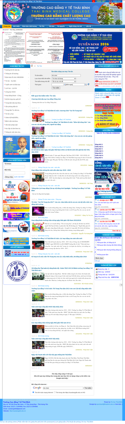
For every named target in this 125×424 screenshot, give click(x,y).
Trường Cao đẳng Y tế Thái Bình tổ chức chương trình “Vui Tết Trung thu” (56, 111)
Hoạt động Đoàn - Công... (13, 95)
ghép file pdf (35, 422)
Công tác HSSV (10, 92)
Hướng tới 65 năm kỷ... (12, 70)
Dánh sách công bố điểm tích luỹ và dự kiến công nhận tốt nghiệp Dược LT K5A (107, 95)
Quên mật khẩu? (19, 177)
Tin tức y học (9, 114)
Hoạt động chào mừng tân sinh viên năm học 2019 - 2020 (51, 170)
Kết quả (97, 261)
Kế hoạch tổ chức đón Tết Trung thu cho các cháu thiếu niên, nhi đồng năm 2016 (59, 257)
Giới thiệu (16, 26)
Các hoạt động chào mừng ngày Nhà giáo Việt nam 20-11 (51, 323)
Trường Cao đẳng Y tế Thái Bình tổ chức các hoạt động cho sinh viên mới (56, 238)
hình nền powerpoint (47, 422)
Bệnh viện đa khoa (11, 121)
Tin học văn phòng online (8, 422)
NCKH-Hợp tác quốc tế (13, 99)
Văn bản (51, 26)
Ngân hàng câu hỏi (75, 26)
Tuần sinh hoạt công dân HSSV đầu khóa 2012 (47, 307)
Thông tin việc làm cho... (13, 132)
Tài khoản (8, 164)
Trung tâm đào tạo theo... (13, 103)
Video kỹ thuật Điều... (12, 117)
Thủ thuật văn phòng (73, 422)
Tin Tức (42, 26)
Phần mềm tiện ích (24, 422)
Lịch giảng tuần (60, 422)
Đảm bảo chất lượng (29, 26)
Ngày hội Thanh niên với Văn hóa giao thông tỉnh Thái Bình (51, 355)
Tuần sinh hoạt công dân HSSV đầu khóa (45, 339)
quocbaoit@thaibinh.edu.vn (106, 404)
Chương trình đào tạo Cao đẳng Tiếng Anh (46, 99)
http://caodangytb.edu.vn (18, 411)
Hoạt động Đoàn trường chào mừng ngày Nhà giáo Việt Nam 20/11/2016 (56, 220)
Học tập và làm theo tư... (13, 128)
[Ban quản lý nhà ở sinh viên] (17, 283)
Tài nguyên (61, 26)
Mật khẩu (8, 170)
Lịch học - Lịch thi (11, 88)
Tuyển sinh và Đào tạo (12, 84)
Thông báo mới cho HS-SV (108, 66)
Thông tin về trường (11, 74)
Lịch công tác (108, 130)
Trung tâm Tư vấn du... (12, 110)
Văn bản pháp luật (11, 125)
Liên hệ (88, 26)
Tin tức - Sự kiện (10, 81)
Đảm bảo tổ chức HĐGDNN (14, 77)
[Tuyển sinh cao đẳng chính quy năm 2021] (107, 127)
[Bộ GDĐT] (17, 256)
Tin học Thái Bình (116, 402)
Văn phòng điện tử (11, 106)
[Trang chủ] (32, 66)
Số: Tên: (107, 202)
